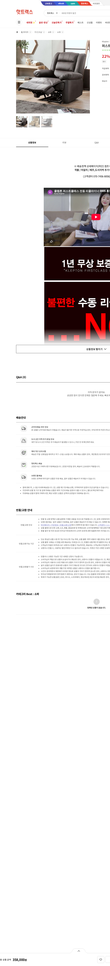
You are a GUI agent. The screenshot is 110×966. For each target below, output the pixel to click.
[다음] (91, 78)
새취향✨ (30, 22)
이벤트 (99, 22)
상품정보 (32, 142)
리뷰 (64, 142)
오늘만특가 (57, 22)
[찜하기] (100, 959)
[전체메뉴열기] (19, 22)
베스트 (81, 22)
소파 (49, 32)
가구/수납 (38, 32)
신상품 (90, 22)
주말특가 (70, 22)
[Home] (17, 32)
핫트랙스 (50, 13)
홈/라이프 (24, 32)
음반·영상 (43, 22)
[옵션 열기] (79, 950)
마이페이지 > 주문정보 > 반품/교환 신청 (56, 525)
